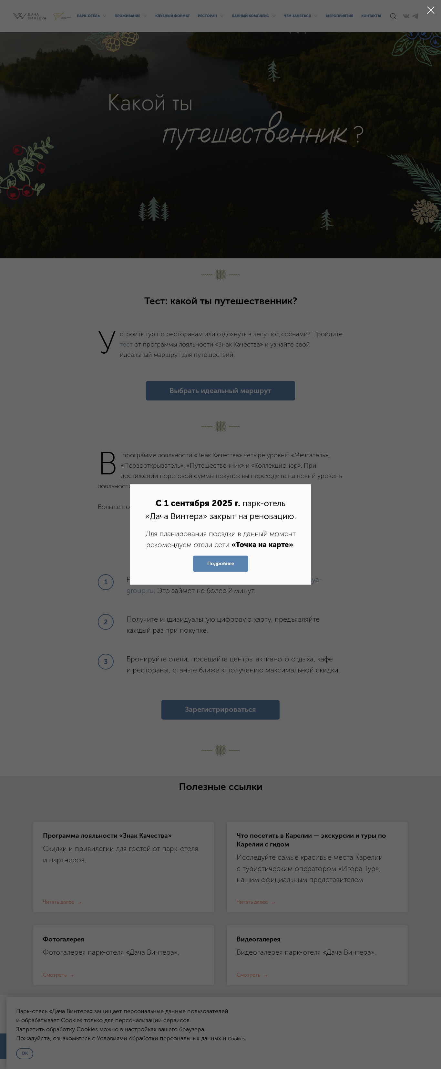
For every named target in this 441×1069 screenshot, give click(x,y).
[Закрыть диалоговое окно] (431, 10)
